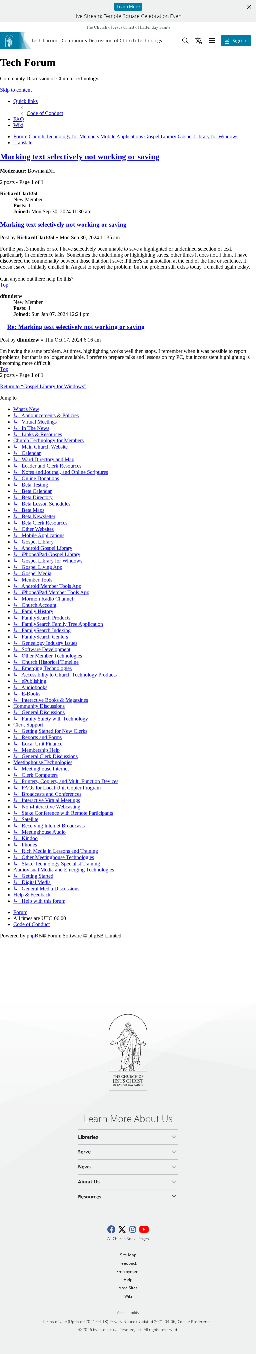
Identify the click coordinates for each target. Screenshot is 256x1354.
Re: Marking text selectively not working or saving (76, 326)
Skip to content (16, 90)
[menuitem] (45, 113)
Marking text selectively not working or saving (79, 156)
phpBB (34, 935)
